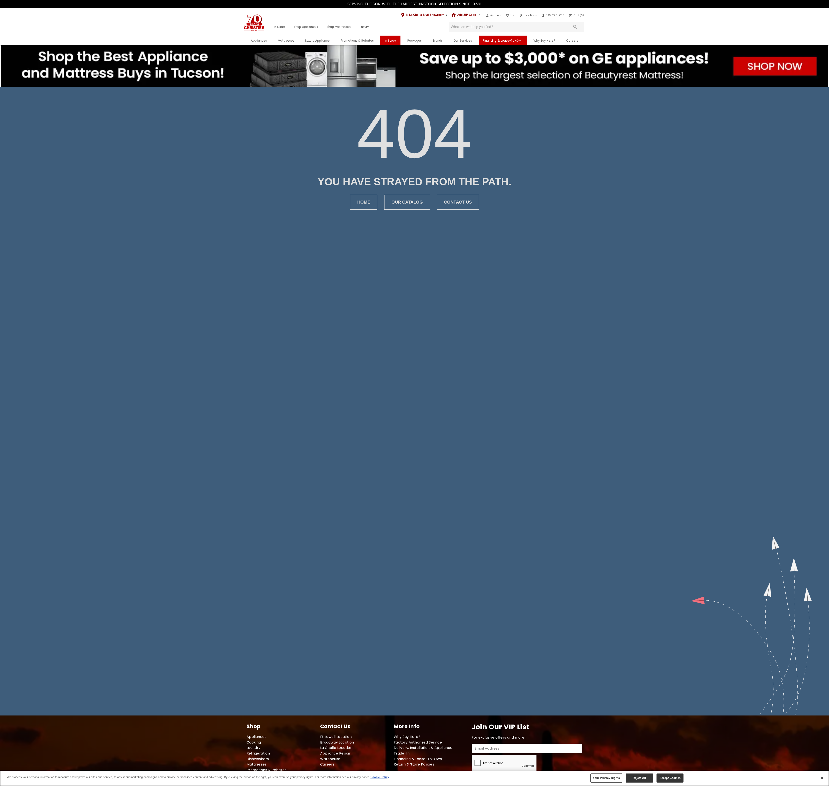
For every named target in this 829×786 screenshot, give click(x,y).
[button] (487, 15)
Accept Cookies (670, 778)
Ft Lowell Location (336, 736)
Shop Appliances (306, 27)
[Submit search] (575, 27)
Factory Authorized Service (418, 742)
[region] (414, 778)
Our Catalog (407, 202)
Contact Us (458, 202)
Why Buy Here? (544, 41)
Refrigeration (258, 753)
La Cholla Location (336, 747)
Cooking (254, 742)
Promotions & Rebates (357, 41)
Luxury (364, 27)
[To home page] (254, 22)
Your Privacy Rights (606, 778)
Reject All (639, 778)
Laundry (254, 747)
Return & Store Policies (414, 764)
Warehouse (330, 758)
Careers (572, 41)
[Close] (822, 778)
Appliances (259, 41)
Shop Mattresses (339, 27)
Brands (438, 41)
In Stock (279, 27)
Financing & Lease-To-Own (502, 41)
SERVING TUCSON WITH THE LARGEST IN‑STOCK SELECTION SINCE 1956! (414, 4)
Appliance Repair (335, 753)
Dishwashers (258, 758)
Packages (414, 41)
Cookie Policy (379, 777)
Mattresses (286, 41)
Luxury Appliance (317, 41)
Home (363, 202)
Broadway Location (337, 742)
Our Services (463, 41)
